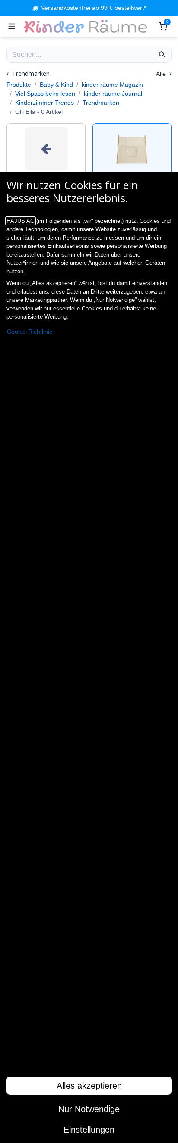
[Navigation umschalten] (11, 26)
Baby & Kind (56, 84)
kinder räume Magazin (112, 84)
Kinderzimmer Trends (44, 102)
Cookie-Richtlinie (30, 332)
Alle (162, 73)
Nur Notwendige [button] (89, 1109)
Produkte (18, 84)
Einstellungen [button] (89, 1129)
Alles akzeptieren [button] (89, 1085)
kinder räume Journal (113, 93)
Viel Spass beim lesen (45, 93)
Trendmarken (101, 102)
